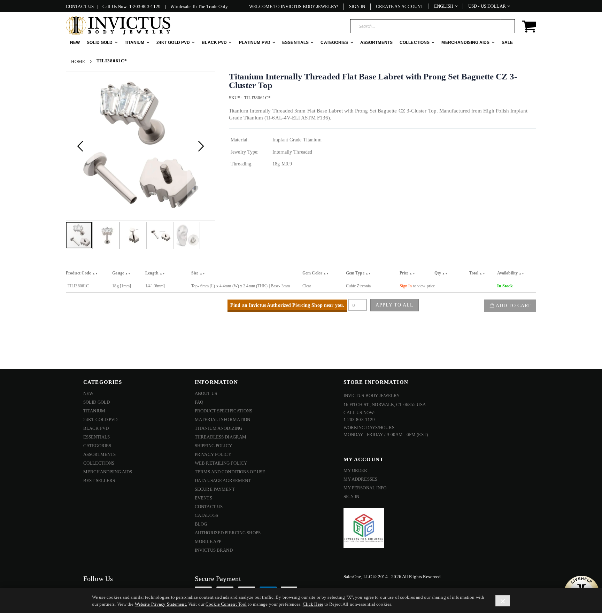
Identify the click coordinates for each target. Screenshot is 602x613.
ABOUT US (206, 393)
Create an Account (399, 6)
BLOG (201, 524)
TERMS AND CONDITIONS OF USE (230, 471)
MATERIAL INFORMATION (222, 419)
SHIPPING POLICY (213, 445)
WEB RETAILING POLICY (221, 463)
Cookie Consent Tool (226, 604)
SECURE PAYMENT (215, 489)
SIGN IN (352, 496)
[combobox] (432, 26)
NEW (88, 393)
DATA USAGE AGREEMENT (223, 480)
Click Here (313, 604)
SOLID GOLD (96, 402)
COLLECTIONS (98, 463)
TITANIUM (94, 410)
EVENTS (203, 498)
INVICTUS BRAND (214, 550)
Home (78, 61)
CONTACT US (80, 6)
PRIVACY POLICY (213, 454)
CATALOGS (206, 515)
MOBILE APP (208, 541)
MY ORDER (356, 470)
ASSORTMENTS (99, 454)
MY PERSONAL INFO (365, 487)
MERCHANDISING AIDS (107, 471)
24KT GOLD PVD (100, 419)
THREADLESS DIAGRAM (220, 437)
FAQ (199, 402)
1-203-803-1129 (145, 6)
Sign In (357, 6)
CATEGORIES (97, 445)
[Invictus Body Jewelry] (118, 25)
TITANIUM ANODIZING (218, 428)
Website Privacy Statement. (161, 604)
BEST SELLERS (99, 480)
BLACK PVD (96, 428)
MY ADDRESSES (360, 479)
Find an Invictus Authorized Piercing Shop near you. (287, 305)
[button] (80, 145)
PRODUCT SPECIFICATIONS (224, 410)
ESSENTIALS (96, 437)
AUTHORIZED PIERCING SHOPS (228, 532)
